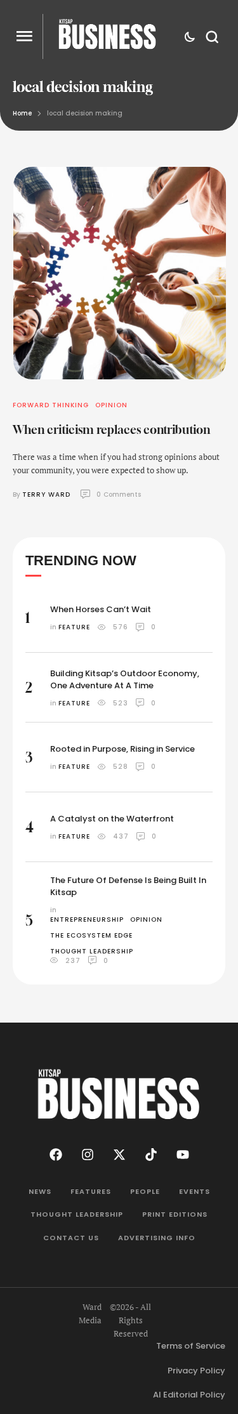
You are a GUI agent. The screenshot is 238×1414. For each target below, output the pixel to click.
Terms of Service (190, 1346)
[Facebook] (56, 1154)
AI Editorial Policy (189, 1395)
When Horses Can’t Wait (100, 609)
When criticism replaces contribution (111, 429)
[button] (24, 36)
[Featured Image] (119, 273)
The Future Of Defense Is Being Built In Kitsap (128, 886)
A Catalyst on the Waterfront (112, 819)
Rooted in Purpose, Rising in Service (122, 749)
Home (22, 113)
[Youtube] (182, 1154)
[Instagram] (87, 1154)
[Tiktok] (151, 1154)
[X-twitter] (119, 1154)
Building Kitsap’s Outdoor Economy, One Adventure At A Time (124, 679)
